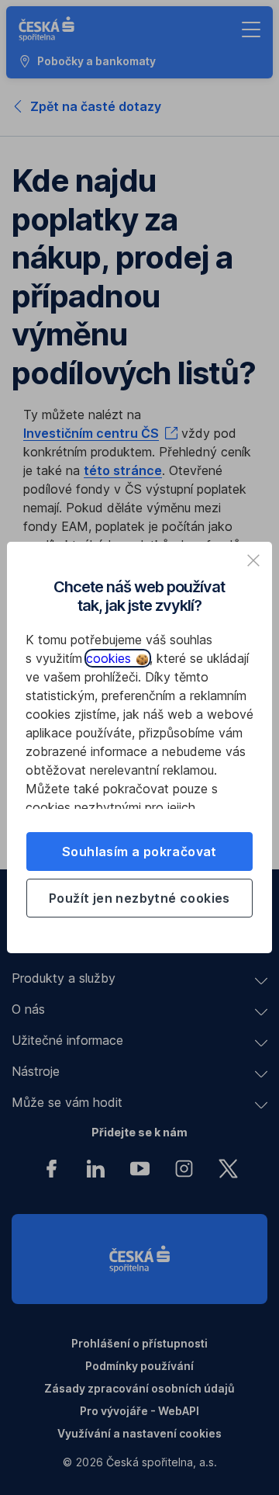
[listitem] (253, 560)
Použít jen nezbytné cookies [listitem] (139, 898)
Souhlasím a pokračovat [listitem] (139, 851)
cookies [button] (110, 658)
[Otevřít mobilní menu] (251, 29)
